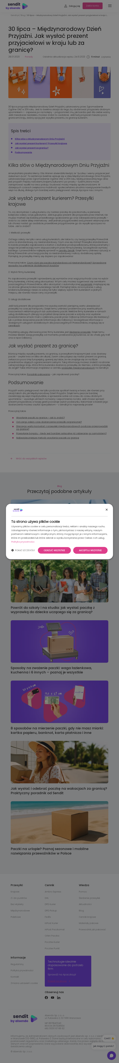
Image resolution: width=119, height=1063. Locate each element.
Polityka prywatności (22, 541)
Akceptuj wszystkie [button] (90, 550)
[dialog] (59, 531)
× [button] (106, 510)
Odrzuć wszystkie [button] (54, 550)
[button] (23, 550)
